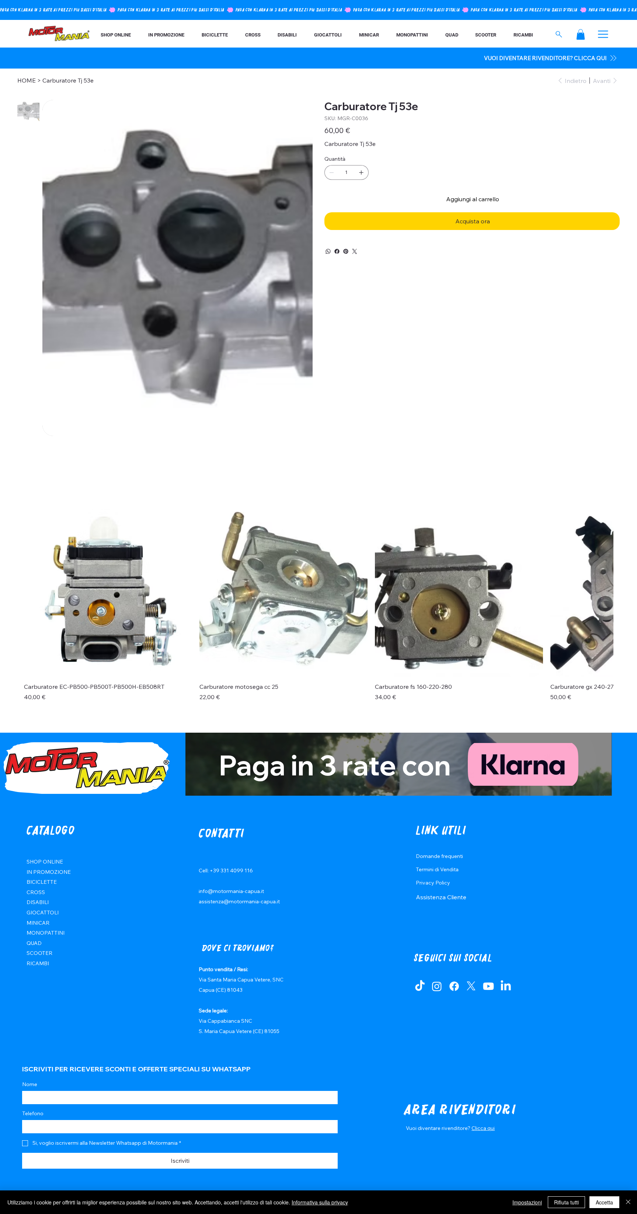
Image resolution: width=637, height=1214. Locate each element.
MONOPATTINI (46, 932)
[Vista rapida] (108, 593)
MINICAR (38, 923)
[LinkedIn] (505, 986)
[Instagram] (437, 986)
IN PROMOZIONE (49, 872)
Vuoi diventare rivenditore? (438, 1128)
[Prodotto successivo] (601, 592)
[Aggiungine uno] (361, 172)
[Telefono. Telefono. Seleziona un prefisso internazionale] (34, 1126)
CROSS (36, 892)
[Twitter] (354, 251)
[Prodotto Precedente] (36, 592)
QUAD (34, 943)
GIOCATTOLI (43, 912)
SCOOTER (39, 953)
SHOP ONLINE (45, 861)
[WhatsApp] (328, 251)
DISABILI (38, 902)
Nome (29, 1084)
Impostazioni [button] (527, 1202)
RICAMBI (38, 963)
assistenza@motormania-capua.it (239, 901)
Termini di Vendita (437, 869)
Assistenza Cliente (441, 897)
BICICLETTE (42, 882)
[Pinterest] (345, 251)
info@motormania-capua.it (231, 891)
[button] (580, 34)
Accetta (604, 1202)
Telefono (32, 1113)
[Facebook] (337, 251)
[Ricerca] (559, 34)
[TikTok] (420, 986)
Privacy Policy (433, 882)
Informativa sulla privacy (320, 1202)
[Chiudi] (628, 1202)
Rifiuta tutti (566, 1202)
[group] (318, 609)
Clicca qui (483, 1128)
